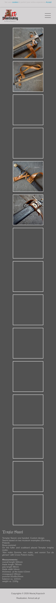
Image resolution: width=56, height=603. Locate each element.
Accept (48, 2)
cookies (15, 2)
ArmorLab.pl (34, 598)
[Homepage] (10, 16)
